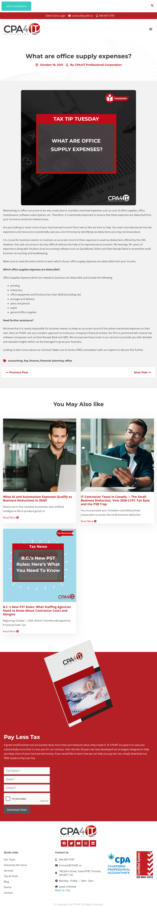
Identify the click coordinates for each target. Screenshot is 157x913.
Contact (8, 892)
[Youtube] (78, 843)
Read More (9, 517)
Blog (6, 881)
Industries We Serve (15, 865)
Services (8, 870)
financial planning (52, 360)
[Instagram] (85, 843)
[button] (150, 28)
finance (34, 360)
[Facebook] (64, 843)
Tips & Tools (11, 876)
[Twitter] (71, 843)
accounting (15, 360)
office (68, 360)
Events (7, 887)
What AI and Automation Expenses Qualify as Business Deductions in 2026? (37, 498)
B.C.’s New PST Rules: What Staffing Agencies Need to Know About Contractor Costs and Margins (37, 610)
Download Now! (17, 809)
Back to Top (62, 890)
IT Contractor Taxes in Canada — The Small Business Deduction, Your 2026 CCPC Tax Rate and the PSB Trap (115, 500)
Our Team (9, 859)
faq (26, 360)
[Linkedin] (93, 843)
